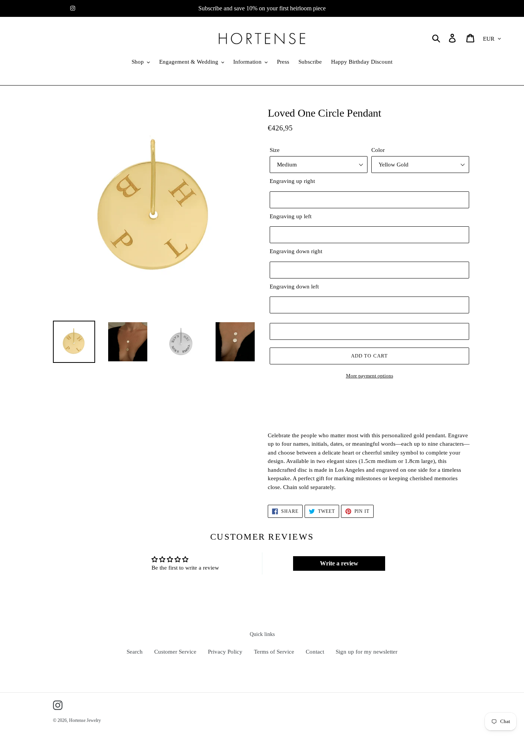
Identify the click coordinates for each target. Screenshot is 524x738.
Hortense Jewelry (85, 720)
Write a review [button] (339, 563)
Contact (315, 652)
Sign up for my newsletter (366, 652)
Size (275, 150)
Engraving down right (296, 251)
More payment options (369, 376)
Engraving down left (294, 286)
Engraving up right (292, 181)
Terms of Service (274, 652)
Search (135, 652)
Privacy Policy (225, 652)
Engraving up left (290, 216)
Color (378, 150)
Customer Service (175, 652)
